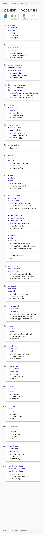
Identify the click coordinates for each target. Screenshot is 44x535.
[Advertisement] (22, 505)
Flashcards (14, 3)
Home (5, 3)
